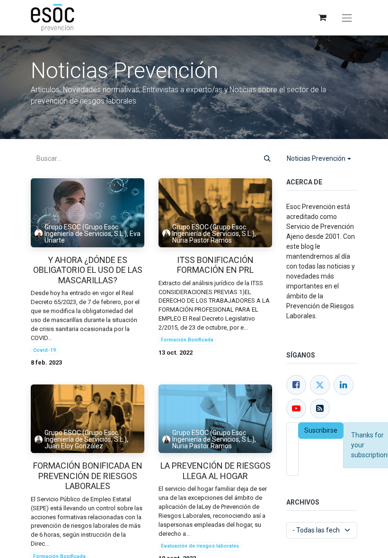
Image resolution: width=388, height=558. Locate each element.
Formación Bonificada (187, 340)
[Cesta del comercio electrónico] (322, 18)
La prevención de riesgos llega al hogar (215, 471)
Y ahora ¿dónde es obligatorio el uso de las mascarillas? (87, 270)
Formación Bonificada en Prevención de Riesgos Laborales (87, 476)
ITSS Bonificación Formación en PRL (215, 265)
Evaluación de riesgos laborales (200, 546)
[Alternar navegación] (346, 18)
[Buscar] (267, 158)
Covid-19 (44, 350)
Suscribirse (320, 430)
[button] (319, 158)
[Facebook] (296, 385)
